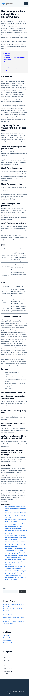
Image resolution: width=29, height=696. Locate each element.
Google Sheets (7, 660)
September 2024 (7, 635)
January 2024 (7, 640)
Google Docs (7, 657)
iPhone (5, 665)
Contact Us (21, 691)
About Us (15, 691)
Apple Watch (7, 655)
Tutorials (6, 674)
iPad (5, 663)
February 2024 (7, 637)
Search (5, 588)
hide (10, 53)
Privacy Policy (8, 691)
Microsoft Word (8, 671)
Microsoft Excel (8, 668)
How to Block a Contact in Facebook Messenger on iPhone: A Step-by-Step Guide (15, 508)
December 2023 (7, 642)
